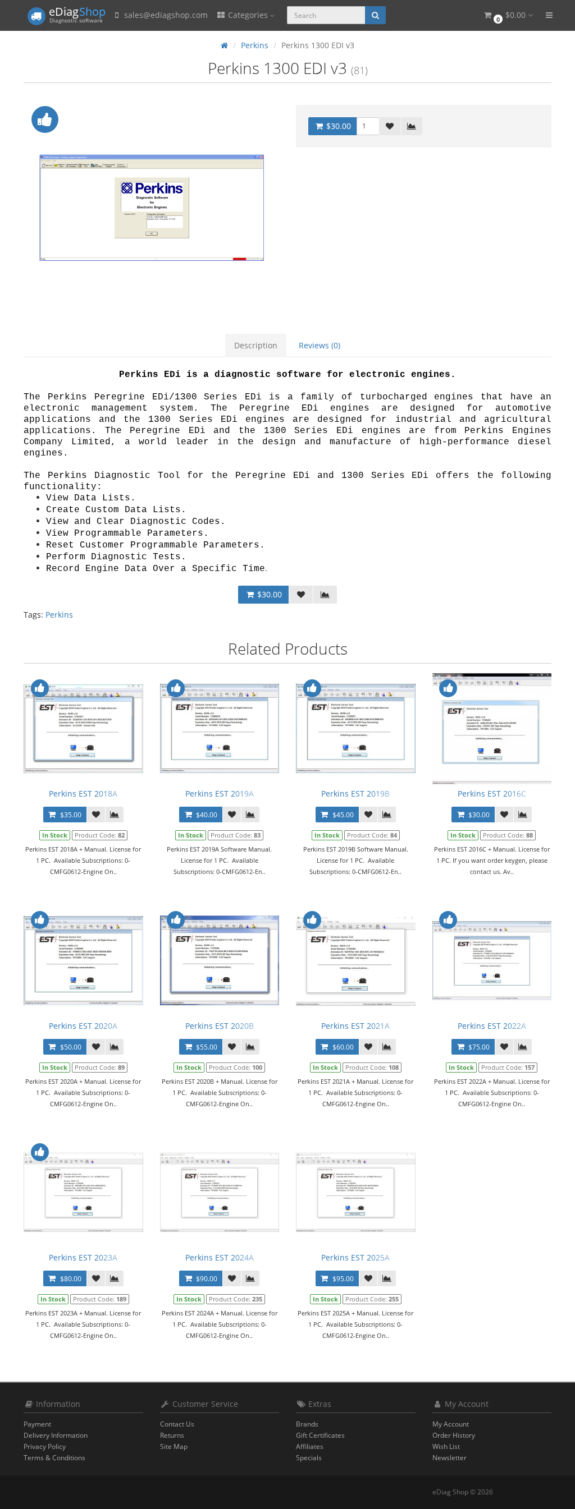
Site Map (174, 1446)
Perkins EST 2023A (83, 1257)
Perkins (59, 614)
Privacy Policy (45, 1446)
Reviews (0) (319, 345)
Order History (453, 1435)
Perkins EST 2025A (355, 1257)
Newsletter (449, 1457)
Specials (309, 1457)
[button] (508, 15)
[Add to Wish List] (389, 126)
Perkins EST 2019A (219, 793)
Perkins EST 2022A (492, 1025)
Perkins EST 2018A (83, 793)
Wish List (446, 1446)
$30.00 (337, 126)
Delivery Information (56, 1435)
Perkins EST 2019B (355, 793)
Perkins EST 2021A (355, 1025)
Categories (248, 15)
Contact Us (177, 1424)
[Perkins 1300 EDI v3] (151, 207)
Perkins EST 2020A (83, 1025)
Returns (172, 1435)
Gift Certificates (320, 1435)
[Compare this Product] (411, 126)
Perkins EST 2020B (219, 1025)
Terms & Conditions (54, 1457)
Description (255, 345)
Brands (307, 1424)
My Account (450, 1424)
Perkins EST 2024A (219, 1257)
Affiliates (309, 1446)
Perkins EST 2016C (492, 793)
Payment (37, 1424)
